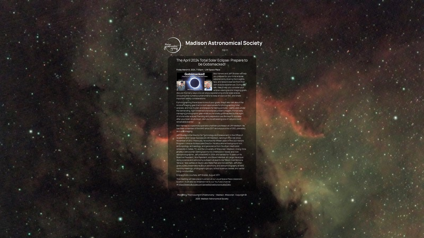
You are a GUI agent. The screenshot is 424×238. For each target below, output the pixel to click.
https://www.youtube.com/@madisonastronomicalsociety (205, 184)
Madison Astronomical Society (224, 42)
